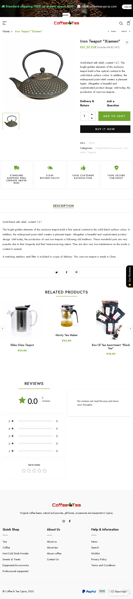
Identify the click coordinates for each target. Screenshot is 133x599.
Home (6, 31)
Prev (113, 31)
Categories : (87, 148)
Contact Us (53, 559)
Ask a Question (113, 103)
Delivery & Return (87, 103)
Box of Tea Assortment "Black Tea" (111, 346)
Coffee (6, 547)
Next (124, 31)
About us (52, 542)
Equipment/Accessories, (110, 148)
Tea (5, 542)
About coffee (54, 553)
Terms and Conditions (103, 565)
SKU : (83, 143)
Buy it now (105, 129)
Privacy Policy (99, 559)
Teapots (91, 152)
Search (95, 547)
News (94, 542)
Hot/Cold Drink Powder (16, 553)
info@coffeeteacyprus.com (99, 6)
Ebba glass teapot (22, 345)
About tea (52, 547)
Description (63, 206)
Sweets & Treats (11, 559)
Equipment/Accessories (16, 565)
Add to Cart (114, 116)
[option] (39, 75)
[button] (34, 421)
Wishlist (95, 553)
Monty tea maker (67, 335)
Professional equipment (15, 571)
